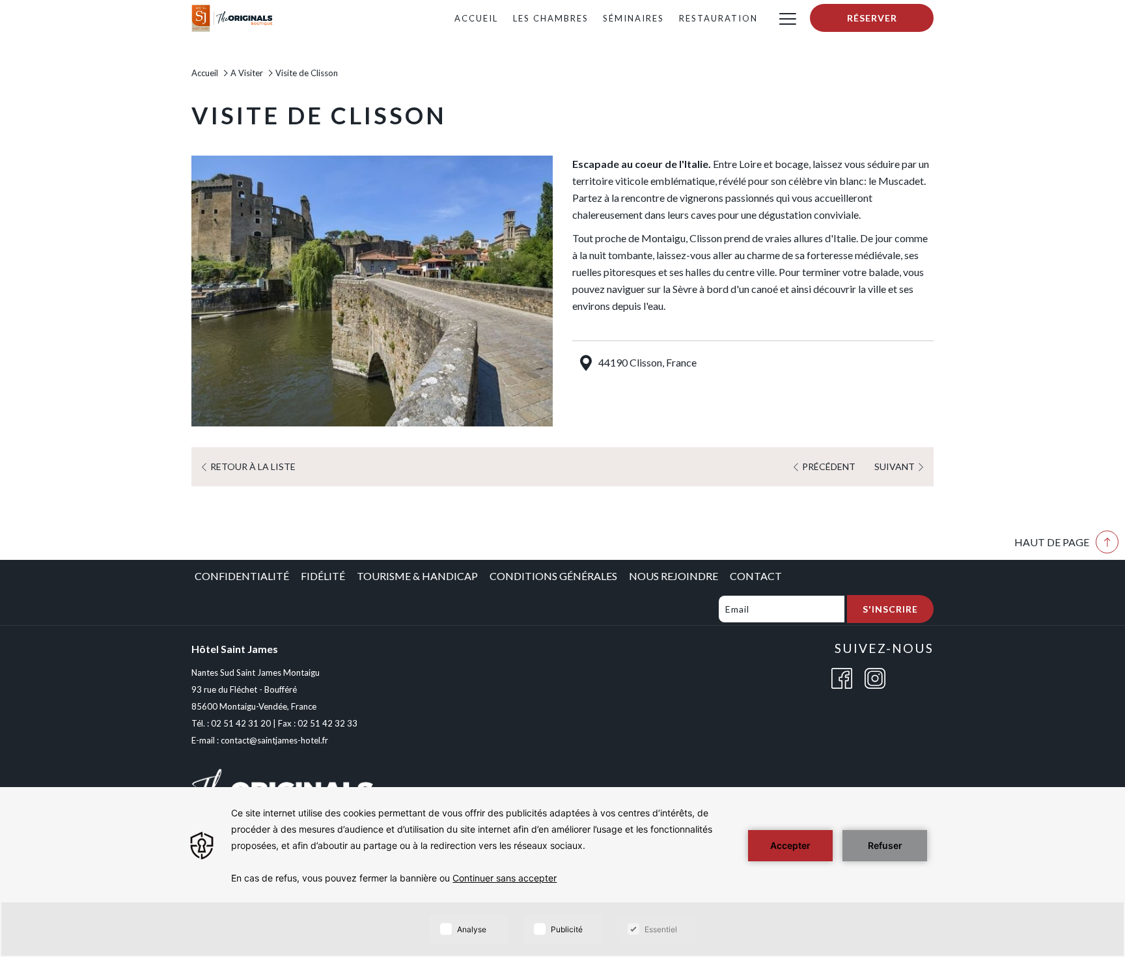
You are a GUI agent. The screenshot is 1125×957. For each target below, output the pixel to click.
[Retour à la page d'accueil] (232, 17)
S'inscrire (890, 609)
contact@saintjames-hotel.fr (274, 740)
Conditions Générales (553, 576)
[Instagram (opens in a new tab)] (875, 677)
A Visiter (246, 73)
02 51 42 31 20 (241, 723)
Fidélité (323, 576)
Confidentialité (242, 576)
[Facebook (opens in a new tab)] (841, 677)
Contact (756, 576)
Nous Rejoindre (673, 576)
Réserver (872, 17)
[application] (562, 872)
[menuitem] (476, 18)
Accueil (204, 73)
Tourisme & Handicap (417, 576)
